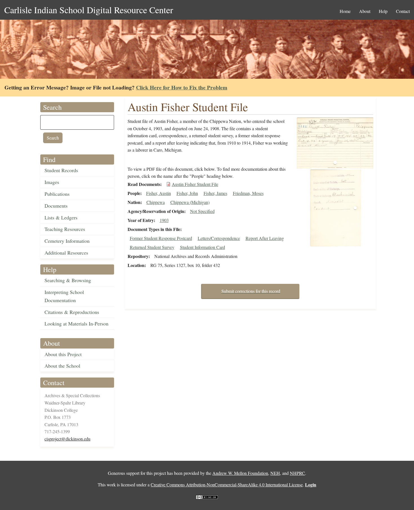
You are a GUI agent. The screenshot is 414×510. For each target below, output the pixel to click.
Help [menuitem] (383, 11)
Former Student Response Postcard (161, 238)
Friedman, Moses (248, 193)
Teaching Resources (64, 229)
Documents (56, 205)
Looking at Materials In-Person (76, 323)
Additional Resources (66, 252)
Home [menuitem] (345, 11)
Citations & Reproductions (71, 312)
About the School (62, 365)
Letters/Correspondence (219, 238)
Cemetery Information (67, 240)
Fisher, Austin (158, 193)
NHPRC (297, 473)
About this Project (63, 354)
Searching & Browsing (67, 280)
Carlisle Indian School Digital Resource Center (88, 10)
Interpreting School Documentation (64, 296)
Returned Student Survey (152, 247)
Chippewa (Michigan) (190, 202)
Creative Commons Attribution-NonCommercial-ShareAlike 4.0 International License (227, 484)
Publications (57, 193)
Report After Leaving (265, 238)
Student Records (61, 170)
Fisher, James (215, 193)
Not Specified (202, 211)
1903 (164, 220)
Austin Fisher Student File (195, 184)
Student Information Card (202, 247)
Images (51, 182)
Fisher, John (187, 193)
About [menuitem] (364, 11)
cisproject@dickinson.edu (67, 439)
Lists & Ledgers (60, 217)
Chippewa (155, 202)
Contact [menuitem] (403, 11)
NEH (275, 473)
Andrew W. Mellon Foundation (240, 473)
